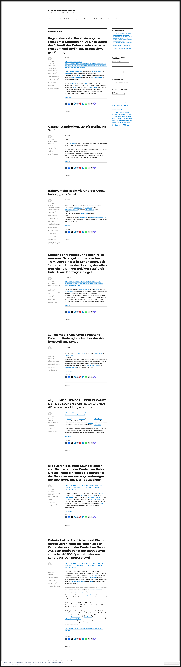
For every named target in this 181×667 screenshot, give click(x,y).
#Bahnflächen (69, 497)
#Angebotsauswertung (92, 365)
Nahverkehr (121, 116)
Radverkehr (57, 355)
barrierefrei (119, 103)
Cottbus (130, 106)
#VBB (74, 87)
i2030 (49, 79)
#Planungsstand (80, 353)
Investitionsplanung (52, 295)
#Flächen (96, 575)
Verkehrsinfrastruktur (53, 86)
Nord (125, 116)
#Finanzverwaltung (96, 499)
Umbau (50, 233)
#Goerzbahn (88, 207)
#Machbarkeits (82, 217)
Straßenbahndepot (52, 302)
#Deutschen (82, 418)
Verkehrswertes (55, 433)
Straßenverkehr (51, 145)
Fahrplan (123, 108)
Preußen (56, 80)
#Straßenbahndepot (84, 289)
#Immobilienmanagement (94, 497)
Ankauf (49, 496)
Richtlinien (57, 230)
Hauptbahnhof (123, 114)
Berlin (49, 498)
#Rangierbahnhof (70, 618)
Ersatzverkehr (117, 108)
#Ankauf (92, 495)
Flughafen (116, 112)
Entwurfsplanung (52, 73)
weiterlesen (68, 97)
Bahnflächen (55, 496)
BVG (126, 105)
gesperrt (127, 112)
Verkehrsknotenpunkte (53, 88)
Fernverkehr (124, 109)
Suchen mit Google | (100, 19)
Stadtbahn (114, 122)
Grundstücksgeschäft (53, 430)
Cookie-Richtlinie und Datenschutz (44, 664)
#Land (69, 418)
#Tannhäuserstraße (95, 589)
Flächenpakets (51, 502)
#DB (70, 495)
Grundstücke (51, 428)
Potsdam (118, 118)
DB (54, 498)
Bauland (50, 424)
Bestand (58, 209)
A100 (113, 101)
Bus (122, 106)
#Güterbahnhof (75, 617)
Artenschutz (55, 422)
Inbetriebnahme (52, 221)
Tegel (114, 125)
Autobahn (123, 101)
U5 (119, 125)
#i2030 (80, 75)
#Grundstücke (98, 418)
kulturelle (50, 296)
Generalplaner (51, 75)
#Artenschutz (97, 424)
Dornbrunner (51, 425)
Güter (57, 218)
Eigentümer (51, 212)
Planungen (50, 228)
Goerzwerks (56, 217)
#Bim (91, 581)
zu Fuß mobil (51, 356)
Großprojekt (57, 76)
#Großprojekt (73, 83)
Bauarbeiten (125, 103)
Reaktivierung (57, 228)
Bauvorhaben (51, 363)
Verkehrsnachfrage (52, 234)
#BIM (67, 499)
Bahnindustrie (51, 65)
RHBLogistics (51, 230)
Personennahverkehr (53, 227)
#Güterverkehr (89, 209)
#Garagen (73, 143)
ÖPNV (128, 125)
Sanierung (114, 120)
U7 (121, 125)
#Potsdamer (70, 71)
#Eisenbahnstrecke (97, 71)
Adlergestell (51, 358)
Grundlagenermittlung (53, 78)
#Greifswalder (88, 617)
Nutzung (50, 225)
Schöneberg (51, 300)
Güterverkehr (51, 220)
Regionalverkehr (52, 68)
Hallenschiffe (51, 290)
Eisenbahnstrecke (52, 72)
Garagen (52, 147)
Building (55, 70)
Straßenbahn (57, 285)
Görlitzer (50, 577)
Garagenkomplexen (52, 148)
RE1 (122, 118)
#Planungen (84, 213)
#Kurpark (80, 595)
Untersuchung (55, 233)
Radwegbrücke (51, 369)
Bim (51, 70)
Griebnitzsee (51, 76)
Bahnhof (114, 103)
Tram (117, 125)
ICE (112, 116)
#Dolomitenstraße (78, 593)
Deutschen (57, 424)
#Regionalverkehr (97, 77)
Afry (49, 70)
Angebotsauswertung (53, 360)
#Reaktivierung (78, 207)
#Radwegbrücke (97, 353)
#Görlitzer (91, 597)
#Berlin (82, 495)
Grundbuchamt (51, 218)
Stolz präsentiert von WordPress (68, 660)
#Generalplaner (93, 87)
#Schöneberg (69, 291)
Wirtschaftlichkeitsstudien (54, 242)
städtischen (50, 151)
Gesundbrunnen (115, 114)
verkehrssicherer (52, 236)
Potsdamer (50, 80)
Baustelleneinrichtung (53, 361)
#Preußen (68, 73)
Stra (118, 122)
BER (114, 105)
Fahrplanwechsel (116, 109)
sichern (56, 231)
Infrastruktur (51, 67)
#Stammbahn (78, 71)
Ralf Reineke (51, 61)
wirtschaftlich (51, 240)
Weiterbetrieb (51, 237)
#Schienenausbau (76, 77)
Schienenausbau (52, 83)
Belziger (50, 289)
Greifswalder (55, 577)
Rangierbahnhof (56, 585)
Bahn (127, 101)
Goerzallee (54, 215)
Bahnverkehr (51, 207)
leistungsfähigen (52, 223)
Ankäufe (50, 422)
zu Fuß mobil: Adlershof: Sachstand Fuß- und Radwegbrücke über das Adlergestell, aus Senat (76, 338)
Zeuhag (59, 243)
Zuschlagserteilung (52, 370)
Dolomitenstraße (52, 576)
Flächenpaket (51, 427)
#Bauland (90, 422)
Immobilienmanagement (54, 364)
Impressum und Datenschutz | (83, 19)
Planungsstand (51, 367)
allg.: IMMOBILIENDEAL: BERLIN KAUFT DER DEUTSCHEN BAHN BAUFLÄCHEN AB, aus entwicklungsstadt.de (77, 403)
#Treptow (101, 503)
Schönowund (51, 231)
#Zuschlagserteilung (71, 367)
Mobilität (116, 116)
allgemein (50, 420)
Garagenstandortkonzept (54, 150)
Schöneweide (129, 120)
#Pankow (78, 618)
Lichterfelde (51, 224)
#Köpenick (88, 595)
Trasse (58, 586)
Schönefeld (122, 120)
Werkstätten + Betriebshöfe (54, 287)
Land (56, 431)
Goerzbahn (50, 217)
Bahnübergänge (52, 209)
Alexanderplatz (118, 101)
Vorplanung (51, 89)
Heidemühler (51, 431)
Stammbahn (51, 85)
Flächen (58, 576)
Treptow (50, 433)
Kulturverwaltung (52, 297)
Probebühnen (51, 299)
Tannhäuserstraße (52, 586)
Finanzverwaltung (52, 501)
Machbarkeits (57, 224)
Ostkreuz (130, 116)
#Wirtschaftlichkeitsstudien (98, 217)
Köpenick (50, 583)
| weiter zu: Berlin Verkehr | (65, 19)
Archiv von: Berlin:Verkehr (61, 10)
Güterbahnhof (51, 580)
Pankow (50, 585)
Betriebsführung (52, 211)
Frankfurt (123, 112)
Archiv (113, 92)
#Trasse (83, 597)
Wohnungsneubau (54, 154)
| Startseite (51, 19)
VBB (55, 85)
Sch (117, 120)
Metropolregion (54, 79)
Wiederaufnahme (52, 239)
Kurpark (55, 583)
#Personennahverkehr (71, 209)
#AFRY (85, 83)
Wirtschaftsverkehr (52, 243)
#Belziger (96, 289)
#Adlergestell (69, 355)
